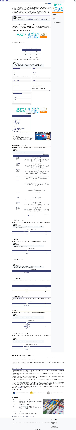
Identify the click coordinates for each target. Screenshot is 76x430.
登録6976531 (18, 163)
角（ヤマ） (34, 70)
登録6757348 (18, 202)
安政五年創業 (34, 72)
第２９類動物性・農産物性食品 (27, 287)
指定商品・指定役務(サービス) (17, 93)
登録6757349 (18, 197)
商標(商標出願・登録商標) (17, 119)
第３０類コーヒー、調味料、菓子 (26, 289)
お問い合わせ (20, 387)
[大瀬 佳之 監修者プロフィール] (23, 17)
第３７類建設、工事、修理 (26, 305)
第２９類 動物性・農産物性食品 (37, 83)
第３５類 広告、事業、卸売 (36, 86)
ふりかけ (15, 99)
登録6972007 (18, 169)
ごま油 (14, 95)
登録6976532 (18, 157)
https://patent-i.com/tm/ (22, 371)
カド (14, 74)
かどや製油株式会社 (16, 83)
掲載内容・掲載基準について (18, 129)
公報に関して (56, 376)
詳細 (30, 90)
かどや (34, 74)
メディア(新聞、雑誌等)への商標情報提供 (19, 128)
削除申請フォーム (37, 386)
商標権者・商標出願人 (16, 80)
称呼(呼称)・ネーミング (16, 68)
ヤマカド (15, 70)
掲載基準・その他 (54, 423)
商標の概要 (54, 14)
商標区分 (34, 80)
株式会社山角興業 (17, 124)
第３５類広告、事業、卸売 (26, 291)
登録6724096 (18, 207)
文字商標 (34, 68)
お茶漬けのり (15, 97)
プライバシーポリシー (55, 427)
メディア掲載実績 (54, 422)
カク (14, 72)
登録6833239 (18, 192)
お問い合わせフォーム (19, 363)
